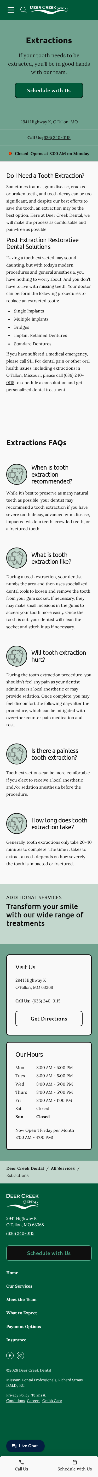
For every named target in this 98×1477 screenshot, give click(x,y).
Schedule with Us (49, 90)
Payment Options (23, 1326)
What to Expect (21, 1312)
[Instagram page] (20, 1355)
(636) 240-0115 (56, 137)
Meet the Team (21, 1299)
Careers (33, 1400)
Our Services (19, 1286)
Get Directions (49, 1018)
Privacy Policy (17, 1395)
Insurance (16, 1339)
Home (12, 1272)
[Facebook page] (10, 1355)
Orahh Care (52, 1400)
